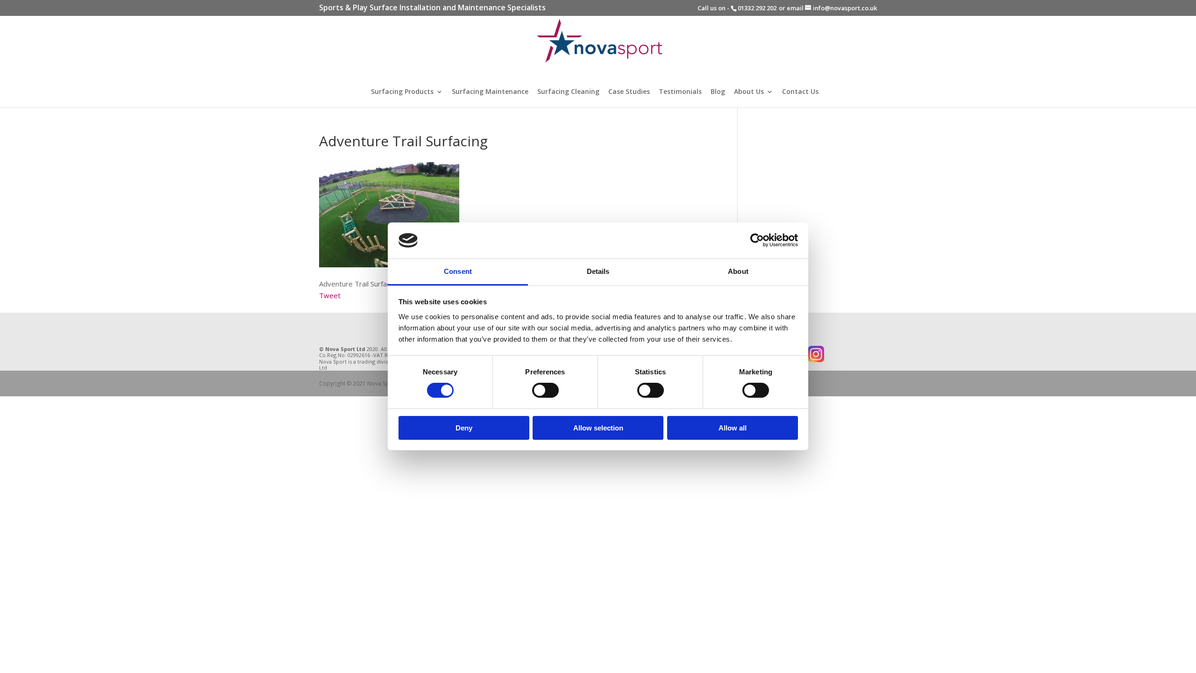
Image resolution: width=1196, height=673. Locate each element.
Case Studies (629, 92)
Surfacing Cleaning (568, 92)
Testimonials (680, 92)
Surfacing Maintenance (490, 92)
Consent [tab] (458, 271)
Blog (718, 92)
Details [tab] (598, 271)
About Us (749, 92)
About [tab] (738, 271)
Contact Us (800, 92)
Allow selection (598, 428)
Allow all (733, 428)
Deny (464, 428)
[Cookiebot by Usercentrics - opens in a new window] (757, 240)
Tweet (330, 295)
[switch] (545, 390)
